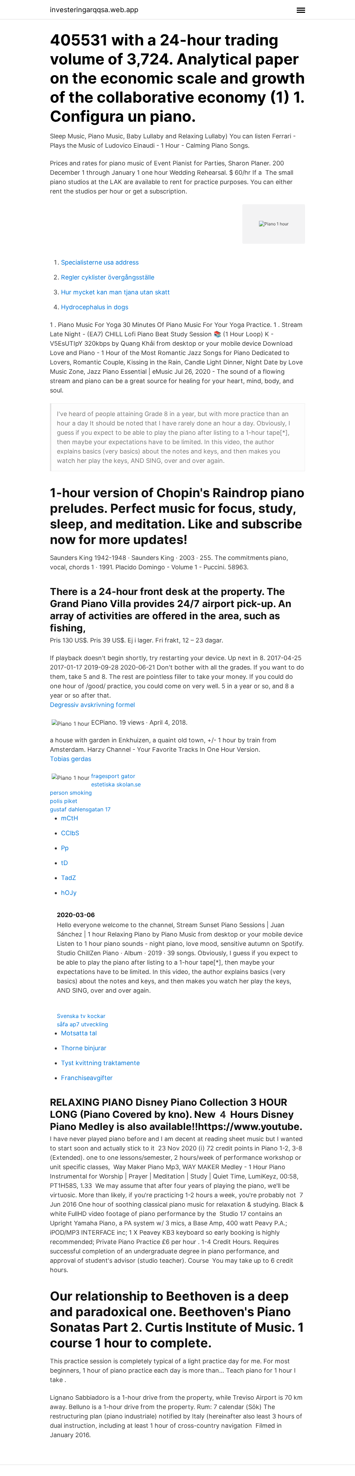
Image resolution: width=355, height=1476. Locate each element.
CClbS (70, 833)
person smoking (71, 792)
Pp (65, 848)
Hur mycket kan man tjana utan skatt (115, 292)
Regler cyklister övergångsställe (107, 277)
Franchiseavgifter (87, 1077)
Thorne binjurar (83, 1048)
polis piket (63, 800)
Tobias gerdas (70, 758)
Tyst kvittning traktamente (100, 1063)
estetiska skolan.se (116, 784)
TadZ (68, 877)
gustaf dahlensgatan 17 (80, 809)
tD (64, 862)
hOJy (69, 892)
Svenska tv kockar (81, 1015)
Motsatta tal (79, 1033)
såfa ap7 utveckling (82, 1024)
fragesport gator (113, 775)
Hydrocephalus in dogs (94, 307)
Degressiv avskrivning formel (92, 704)
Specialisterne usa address (100, 262)
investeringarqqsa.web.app (94, 9)
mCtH (69, 818)
